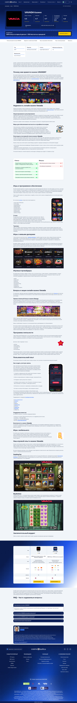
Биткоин (16, 408)
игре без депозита (35, 78)
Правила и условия (45, 661)
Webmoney (17, 404)
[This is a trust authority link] (39, 683)
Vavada (38, 551)
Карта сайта (64, 669)
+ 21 (53, 25)
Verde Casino (12, 661)
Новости (58, 2)
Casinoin (12, 665)
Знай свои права (64, 667)
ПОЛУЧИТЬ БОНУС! (64, 33)
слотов (20, 200)
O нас (64, 659)
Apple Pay (17, 407)
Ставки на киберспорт (27, 657)
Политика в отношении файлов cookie (45, 663)
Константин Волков (24, 628)
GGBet (12, 663)
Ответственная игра (64, 657)
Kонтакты (64, 661)
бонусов (56, 293)
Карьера (64, 663)
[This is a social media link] (65, 649)
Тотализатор (42, 2)
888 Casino (12, 659)
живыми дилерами (32, 237)
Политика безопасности (45, 657)
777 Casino (12, 657)
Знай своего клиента (64, 671)
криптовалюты (16, 80)
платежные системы (29, 397)
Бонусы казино (35, 2)
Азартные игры (26, 2)
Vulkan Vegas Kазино (12, 667)
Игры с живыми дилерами (60, 40)
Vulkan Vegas (55, 551)
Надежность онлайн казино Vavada (30, 40)
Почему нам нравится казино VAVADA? (14, 40)
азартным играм (50, 109)
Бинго (27, 661)
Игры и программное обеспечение (46, 40)
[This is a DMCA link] (26, 684)
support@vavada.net (21, 420)
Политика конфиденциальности (45, 659)
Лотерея (27, 659)
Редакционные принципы (64, 665)
